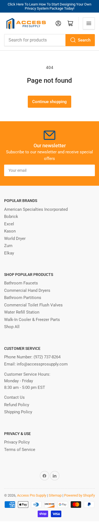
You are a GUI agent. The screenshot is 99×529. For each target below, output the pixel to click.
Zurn (8, 245)
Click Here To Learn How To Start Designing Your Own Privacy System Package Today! (49, 6)
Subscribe (81, 170)
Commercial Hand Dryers (27, 290)
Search (84, 40)
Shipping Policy (18, 411)
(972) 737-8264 (47, 356)
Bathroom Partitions (22, 297)
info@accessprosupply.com (42, 364)
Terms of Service (19, 449)
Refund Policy (16, 404)
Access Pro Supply (31, 495)
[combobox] (49, 40)
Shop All (12, 326)
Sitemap (55, 495)
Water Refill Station (21, 312)
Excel (9, 223)
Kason (10, 231)
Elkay (9, 253)
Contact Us (14, 397)
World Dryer (15, 238)
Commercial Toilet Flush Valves (33, 305)
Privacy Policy (17, 442)
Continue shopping (49, 101)
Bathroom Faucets (21, 283)
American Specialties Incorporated (36, 209)
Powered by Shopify (79, 495)
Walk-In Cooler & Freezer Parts (32, 319)
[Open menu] (89, 23)
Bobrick (11, 216)
